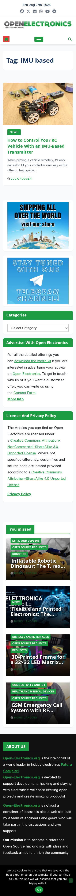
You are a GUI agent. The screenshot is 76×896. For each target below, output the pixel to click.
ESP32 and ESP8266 (25, 540)
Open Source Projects (29, 547)
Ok (39, 889)
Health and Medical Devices (33, 691)
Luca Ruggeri (22, 178)
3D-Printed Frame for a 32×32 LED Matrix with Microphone (38, 662)
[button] (70, 39)
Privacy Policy (19, 494)
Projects (19, 650)
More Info (15, 399)
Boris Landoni (25, 573)
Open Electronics (26, 374)
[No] (71, 880)
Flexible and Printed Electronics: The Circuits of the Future (37, 614)
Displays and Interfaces (30, 636)
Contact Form (24, 393)
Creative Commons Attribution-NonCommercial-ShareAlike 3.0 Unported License (33, 446)
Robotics (19, 554)
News (14, 132)
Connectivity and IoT (28, 685)
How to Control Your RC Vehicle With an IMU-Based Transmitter (36, 146)
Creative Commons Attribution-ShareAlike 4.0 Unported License (36, 478)
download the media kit (32, 361)
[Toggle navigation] (38, 39)
